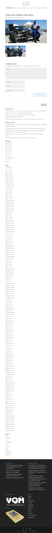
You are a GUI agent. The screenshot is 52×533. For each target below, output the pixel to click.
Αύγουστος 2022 (8, 258)
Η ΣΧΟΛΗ (7, 446)
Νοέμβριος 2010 (8, 409)
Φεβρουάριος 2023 (9, 246)
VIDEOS (7, 444)
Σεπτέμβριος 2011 (9, 391)
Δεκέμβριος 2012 (8, 370)
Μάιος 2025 (7, 194)
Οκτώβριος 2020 (8, 285)
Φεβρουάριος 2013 (9, 366)
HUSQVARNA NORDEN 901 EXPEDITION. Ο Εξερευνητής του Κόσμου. (37, 484)
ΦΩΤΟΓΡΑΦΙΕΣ (8, 442)
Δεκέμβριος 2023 (8, 225)
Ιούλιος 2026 (8, 167)
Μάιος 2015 (7, 351)
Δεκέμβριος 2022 (8, 250)
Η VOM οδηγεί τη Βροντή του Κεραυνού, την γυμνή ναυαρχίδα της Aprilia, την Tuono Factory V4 (26, 110)
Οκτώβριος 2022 (8, 254)
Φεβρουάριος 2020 (9, 289)
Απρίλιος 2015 (8, 353)
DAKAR (6, 448)
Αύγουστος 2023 (8, 233)
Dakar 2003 (7, 143)
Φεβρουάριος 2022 (9, 268)
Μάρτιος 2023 (8, 244)
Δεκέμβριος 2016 (8, 335)
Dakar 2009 (7, 149)
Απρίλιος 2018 (8, 320)
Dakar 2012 (7, 153)
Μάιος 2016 (7, 341)
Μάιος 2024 (7, 215)
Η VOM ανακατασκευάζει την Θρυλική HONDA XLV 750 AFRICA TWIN (20, 115)
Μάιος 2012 (7, 378)
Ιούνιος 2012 (8, 376)
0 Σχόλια (21, 17)
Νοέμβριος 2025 (8, 182)
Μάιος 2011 (7, 397)
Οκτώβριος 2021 (8, 275)
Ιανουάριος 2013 (8, 368)
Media (6, 155)
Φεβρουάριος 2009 (9, 416)
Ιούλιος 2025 (8, 190)
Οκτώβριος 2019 (8, 295)
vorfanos (9, 17)
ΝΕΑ (6, 440)
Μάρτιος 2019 (8, 306)
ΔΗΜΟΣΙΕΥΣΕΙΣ (8, 452)
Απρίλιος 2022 (8, 264)
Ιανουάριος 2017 (8, 333)
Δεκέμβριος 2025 (8, 179)
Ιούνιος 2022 (8, 260)
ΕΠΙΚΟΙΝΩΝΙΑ (8, 454)
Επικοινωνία (31, 507)
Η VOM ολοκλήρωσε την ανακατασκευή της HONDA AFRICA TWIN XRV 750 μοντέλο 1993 (24, 119)
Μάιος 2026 (7, 171)
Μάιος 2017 (7, 326)
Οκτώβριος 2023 (8, 229)
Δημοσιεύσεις (31, 517)
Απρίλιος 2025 (8, 196)
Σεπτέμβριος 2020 (9, 287)
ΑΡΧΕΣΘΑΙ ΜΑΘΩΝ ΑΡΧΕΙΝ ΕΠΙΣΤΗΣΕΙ (14, 117)
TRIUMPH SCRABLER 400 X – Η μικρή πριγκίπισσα (26, 137)
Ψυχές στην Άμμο (32, 515)
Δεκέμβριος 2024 (8, 204)
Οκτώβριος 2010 (8, 411)
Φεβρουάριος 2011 (9, 403)
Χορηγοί (30, 513)
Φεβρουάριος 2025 (9, 200)
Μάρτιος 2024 (8, 219)
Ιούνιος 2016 (8, 339)
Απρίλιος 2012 (8, 380)
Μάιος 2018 (7, 318)
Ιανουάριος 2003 (8, 430)
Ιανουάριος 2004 (8, 428)
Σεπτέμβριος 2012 (9, 374)
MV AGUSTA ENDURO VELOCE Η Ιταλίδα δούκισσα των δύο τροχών (30, 128)
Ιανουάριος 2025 (8, 202)
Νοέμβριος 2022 (8, 252)
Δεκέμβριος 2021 (8, 271)
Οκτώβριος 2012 (8, 372)
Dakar (30, 511)
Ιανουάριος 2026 (8, 177)
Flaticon (33, 531)
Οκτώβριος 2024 (8, 208)
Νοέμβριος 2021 (8, 273)
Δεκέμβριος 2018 (8, 308)
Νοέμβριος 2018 (8, 310)
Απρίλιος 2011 (8, 399)
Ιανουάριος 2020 (8, 291)
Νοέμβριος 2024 (8, 206)
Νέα (6, 162)
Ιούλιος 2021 (8, 277)
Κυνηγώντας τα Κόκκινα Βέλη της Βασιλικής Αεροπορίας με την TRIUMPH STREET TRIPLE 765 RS (38, 467)
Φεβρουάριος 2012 (9, 382)
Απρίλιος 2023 (8, 242)
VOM (6, 159)
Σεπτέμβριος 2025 (9, 186)
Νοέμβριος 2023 (8, 227)
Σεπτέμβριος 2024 (9, 210)
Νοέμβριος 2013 (8, 360)
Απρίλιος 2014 (8, 358)
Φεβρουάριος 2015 (9, 355)
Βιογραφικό (31, 504)
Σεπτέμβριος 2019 (9, 298)
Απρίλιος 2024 (8, 217)
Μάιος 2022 (7, 262)
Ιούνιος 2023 (8, 237)
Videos (30, 509)
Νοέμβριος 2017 (8, 324)
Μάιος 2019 (7, 304)
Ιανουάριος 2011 (8, 405)
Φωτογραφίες (31, 500)
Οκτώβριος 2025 (8, 184)
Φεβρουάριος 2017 (9, 331)
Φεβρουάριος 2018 (9, 322)
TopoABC (24, 531)
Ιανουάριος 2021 (8, 283)
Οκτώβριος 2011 (8, 389)
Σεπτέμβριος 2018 (9, 312)
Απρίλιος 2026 (8, 173)
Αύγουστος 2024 (8, 213)
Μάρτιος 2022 (8, 266)
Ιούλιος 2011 (8, 393)
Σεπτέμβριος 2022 (9, 256)
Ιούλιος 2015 (8, 347)
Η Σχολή (30, 502)
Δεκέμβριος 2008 (8, 420)
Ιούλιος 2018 (8, 316)
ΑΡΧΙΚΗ (7, 436)
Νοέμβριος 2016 (8, 337)
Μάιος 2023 (7, 239)
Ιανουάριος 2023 (8, 248)
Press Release (8, 157)
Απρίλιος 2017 (8, 329)
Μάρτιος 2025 (8, 198)
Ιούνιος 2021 (8, 279)
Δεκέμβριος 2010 (8, 407)
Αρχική (30, 496)
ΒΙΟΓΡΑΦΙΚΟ (8, 438)
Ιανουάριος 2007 (8, 422)
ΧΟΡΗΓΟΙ (7, 450)
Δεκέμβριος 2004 (8, 426)
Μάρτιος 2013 (8, 364)
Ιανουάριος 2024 (8, 223)
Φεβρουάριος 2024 (9, 221)
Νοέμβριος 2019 (8, 293)
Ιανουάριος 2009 (8, 418)
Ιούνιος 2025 (8, 192)
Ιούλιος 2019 (8, 300)
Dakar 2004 (7, 145)
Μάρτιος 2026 (8, 175)
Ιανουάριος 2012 (8, 384)
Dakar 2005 (7, 147)
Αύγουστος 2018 (8, 314)
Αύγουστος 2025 (8, 188)
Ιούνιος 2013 (8, 362)
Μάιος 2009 (7, 413)
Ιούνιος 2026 (8, 169)
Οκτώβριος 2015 (8, 345)
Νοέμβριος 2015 (8, 343)
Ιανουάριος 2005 (8, 424)
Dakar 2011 (7, 151)
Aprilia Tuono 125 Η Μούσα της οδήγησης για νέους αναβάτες (18, 113)
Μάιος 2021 (7, 281)
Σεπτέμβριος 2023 (9, 231)
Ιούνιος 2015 (8, 349)
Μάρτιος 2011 (8, 401)
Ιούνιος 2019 (8, 302)
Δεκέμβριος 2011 (8, 387)
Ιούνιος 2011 (8, 395)
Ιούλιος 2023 (8, 235)
